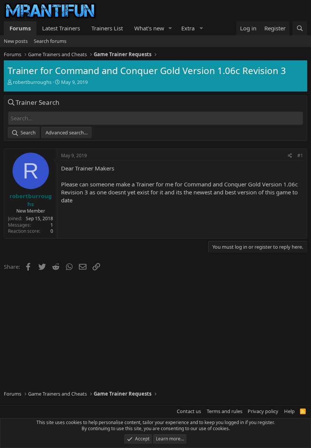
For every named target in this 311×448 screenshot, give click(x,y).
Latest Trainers (61, 28)
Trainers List (107, 28)
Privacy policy (263, 411)
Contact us (189, 411)
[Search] (299, 28)
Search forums (50, 41)
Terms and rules (224, 411)
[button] (170, 28)
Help (289, 411)
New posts (16, 41)
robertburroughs (32, 82)
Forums (20, 28)
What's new (149, 28)
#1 (300, 155)
